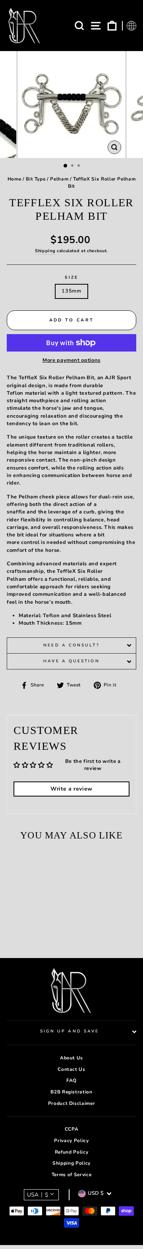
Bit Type (35, 179)
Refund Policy (71, 1152)
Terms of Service (71, 1174)
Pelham (59, 179)
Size (71, 277)
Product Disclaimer (71, 1103)
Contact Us (71, 1069)
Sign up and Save (69, 1031)
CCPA (72, 1129)
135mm (71, 291)
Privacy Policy (71, 1140)
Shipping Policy (71, 1163)
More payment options (71, 360)
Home (14, 179)
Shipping (45, 251)
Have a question (71, 661)
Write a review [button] (71, 789)
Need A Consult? (71, 645)
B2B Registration (71, 1092)
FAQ (71, 1080)
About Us (71, 1058)
